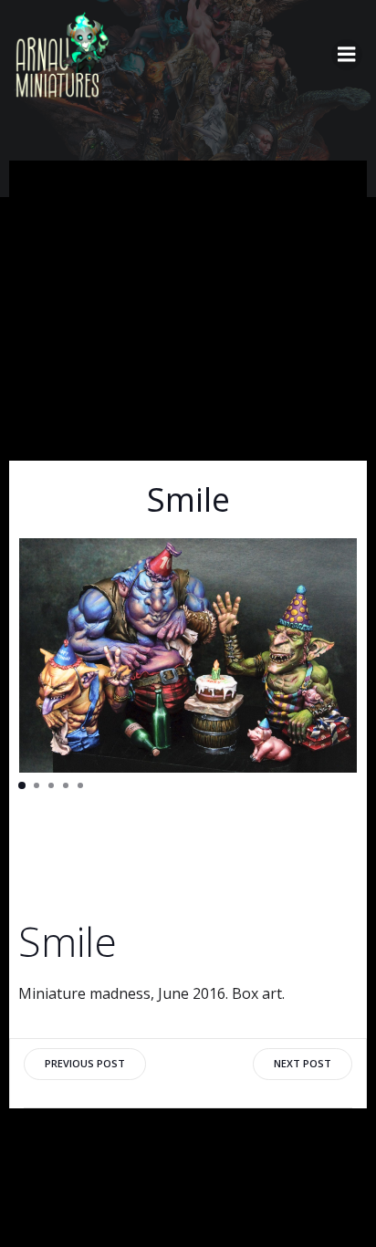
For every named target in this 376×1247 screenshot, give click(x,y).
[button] (22, 785)
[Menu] (346, 54)
